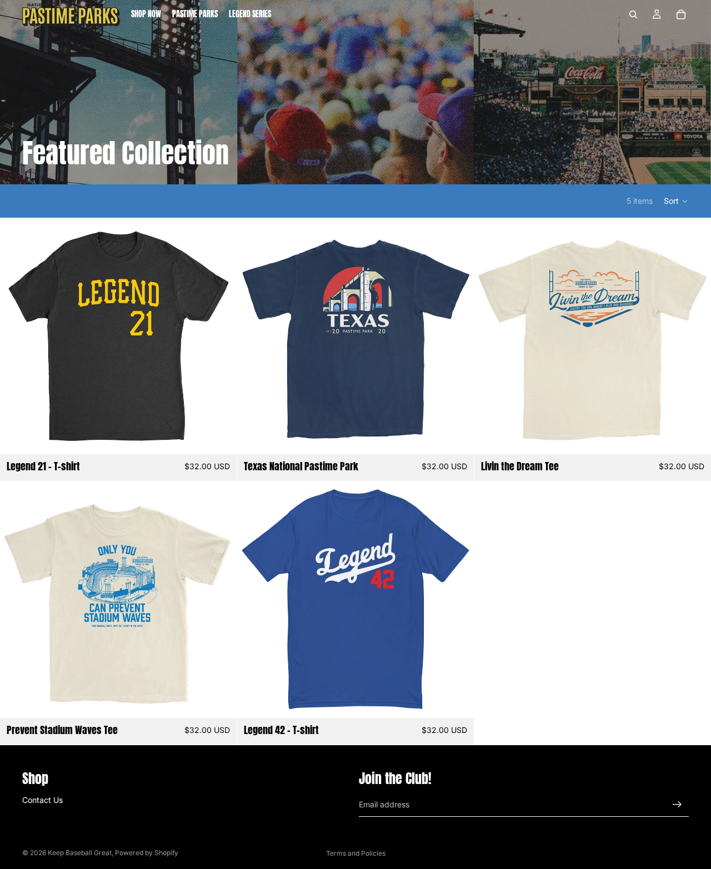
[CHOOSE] (219, 437)
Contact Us (42, 800)
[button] (676, 201)
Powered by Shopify (146, 852)
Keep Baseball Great (80, 852)
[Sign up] (677, 804)
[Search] (633, 14)
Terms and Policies (355, 853)
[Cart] (681, 14)
